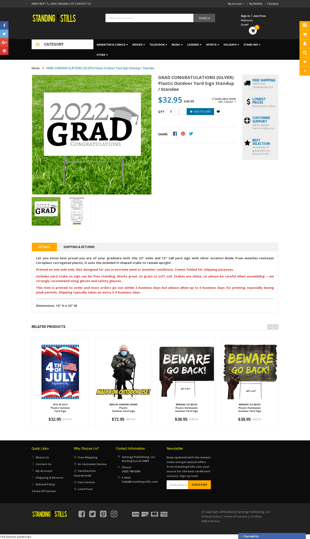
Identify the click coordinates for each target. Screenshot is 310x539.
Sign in (245, 16)
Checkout (272, 3)
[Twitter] (4, 34)
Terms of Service (44, 491)
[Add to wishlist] (218, 111)
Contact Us (42, 464)
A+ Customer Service (92, 464)
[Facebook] (4, 25)
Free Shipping (87, 457)
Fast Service (86, 482)
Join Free (259, 16)
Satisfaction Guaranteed (85, 473)
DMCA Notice (211, 521)
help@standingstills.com (140, 481)
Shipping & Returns (79, 247)
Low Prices (85, 489)
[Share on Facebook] (176, 133)
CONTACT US (82, 3)
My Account (43, 471)
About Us (41, 457)
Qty (161, 112)
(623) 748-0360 (58, 3)
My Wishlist (255, 3)
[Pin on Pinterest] (184, 133)
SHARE (163, 134)
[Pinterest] (4, 50)
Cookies (255, 516)
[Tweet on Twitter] (192, 133)
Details (44, 247)
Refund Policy (44, 484)
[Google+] (4, 42)
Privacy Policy (211, 516)
